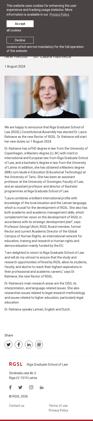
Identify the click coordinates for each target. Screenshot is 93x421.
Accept (20, 24)
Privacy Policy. (60, 14)
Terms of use (58, 405)
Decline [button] (20, 40)
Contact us (16, 405)
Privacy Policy (58, 410)
